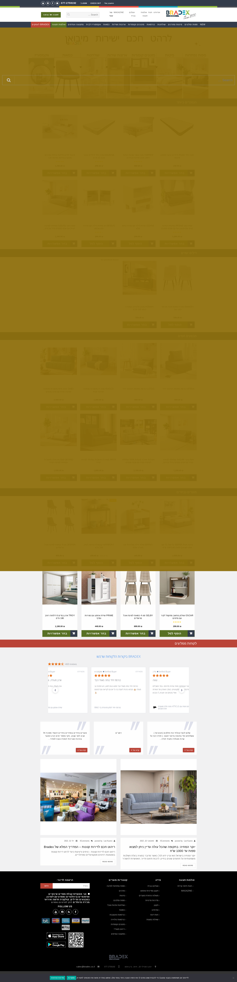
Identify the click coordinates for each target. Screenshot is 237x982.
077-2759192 (68, 3)
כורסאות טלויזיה (118, 919)
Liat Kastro (188, 841)
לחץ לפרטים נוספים (61, 902)
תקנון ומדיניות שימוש (149, 891)
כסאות (122, 910)
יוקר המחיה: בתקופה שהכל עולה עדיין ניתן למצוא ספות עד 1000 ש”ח (162, 849)
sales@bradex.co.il (85, 966)
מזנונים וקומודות (118, 924)
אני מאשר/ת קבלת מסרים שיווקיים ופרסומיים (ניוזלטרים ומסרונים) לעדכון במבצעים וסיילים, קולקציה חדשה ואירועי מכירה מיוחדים (67, 898)
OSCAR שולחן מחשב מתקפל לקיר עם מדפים (177, 616)
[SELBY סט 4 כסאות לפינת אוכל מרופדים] (138, 587)
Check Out (95, 3)
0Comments (165, 841)
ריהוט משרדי (119, 929)
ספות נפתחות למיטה (116, 886)
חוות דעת (154, 915)
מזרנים (122, 891)
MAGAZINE (119, 12)
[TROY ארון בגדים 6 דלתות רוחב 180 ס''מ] (59, 587)
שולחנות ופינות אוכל (116, 905)
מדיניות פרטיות (151, 900)
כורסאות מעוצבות (117, 915)
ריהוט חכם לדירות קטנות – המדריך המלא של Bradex (79, 847)
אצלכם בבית (153, 886)
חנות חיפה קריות (184, 886)
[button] (55, 690)
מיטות (122, 895)
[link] (60, 707)
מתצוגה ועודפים (118, 934)
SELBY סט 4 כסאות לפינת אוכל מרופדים (138, 616)
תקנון (156, 905)
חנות (150, 12)
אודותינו (156, 12)
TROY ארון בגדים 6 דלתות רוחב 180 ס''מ (60, 616)
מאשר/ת (71, 978)
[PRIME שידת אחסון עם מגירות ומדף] (98, 587)
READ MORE (188, 865)
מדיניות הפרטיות (57, 978)
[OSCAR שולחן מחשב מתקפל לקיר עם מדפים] (177, 587)
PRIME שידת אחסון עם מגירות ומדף (99, 616)
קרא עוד (189, 750)
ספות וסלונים (119, 900)
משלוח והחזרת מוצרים (148, 895)
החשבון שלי (109, 3)
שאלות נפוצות (152, 919)
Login (84, 3)
